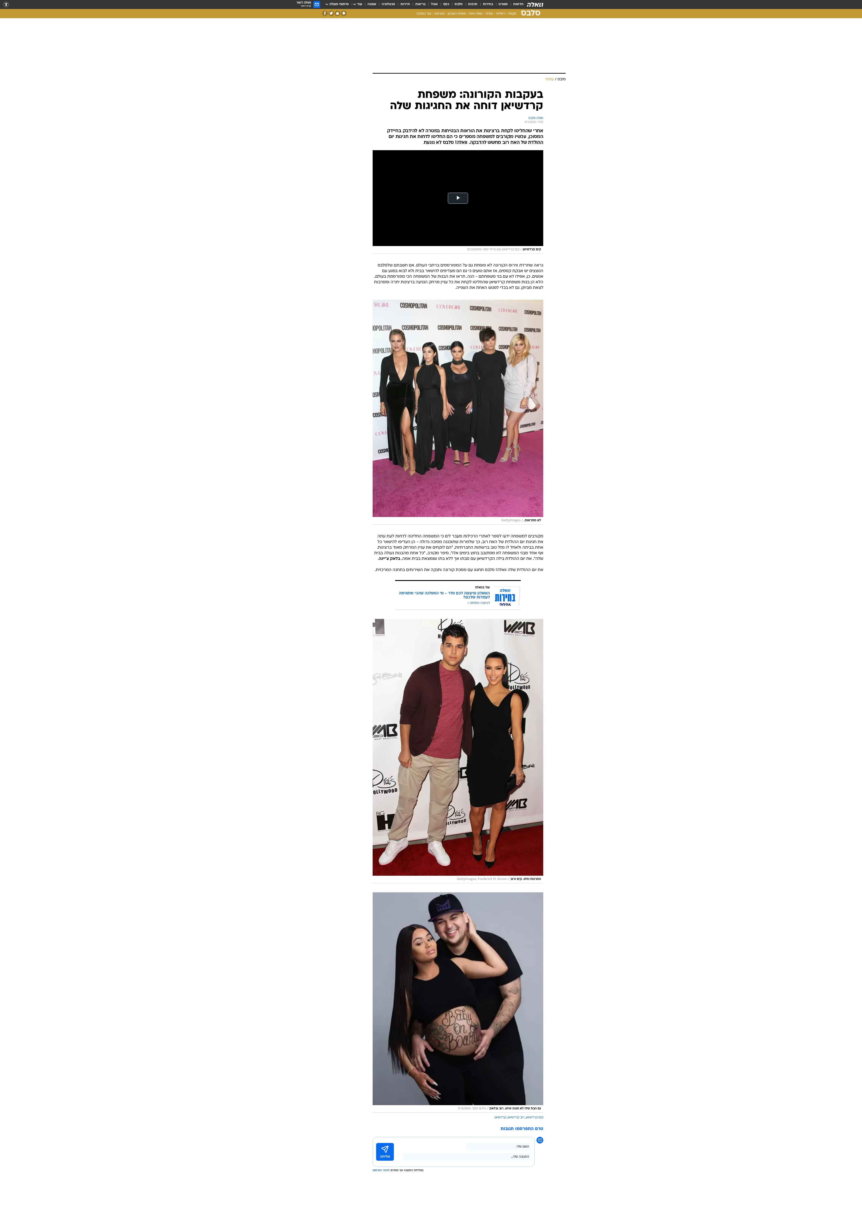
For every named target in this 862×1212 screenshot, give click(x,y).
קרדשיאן (500, 1117)
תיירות (405, 4)
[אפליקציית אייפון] (337, 13)
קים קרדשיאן (534, 1117)
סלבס (459, 4)
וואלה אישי (476, 13)
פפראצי (439, 13)
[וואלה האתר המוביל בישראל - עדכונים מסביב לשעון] (535, 4)
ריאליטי (500, 13)
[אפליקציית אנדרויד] (344, 13)
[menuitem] (515, 4)
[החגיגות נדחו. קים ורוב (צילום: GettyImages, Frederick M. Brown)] (458, 751)
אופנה (371, 4)
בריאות (420, 4)
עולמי (489, 13)
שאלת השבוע (457, 13)
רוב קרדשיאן (516, 1117)
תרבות (472, 4)
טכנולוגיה (388, 4)
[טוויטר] (331, 13)
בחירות (488, 4)
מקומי (512, 13)
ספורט (503, 4)
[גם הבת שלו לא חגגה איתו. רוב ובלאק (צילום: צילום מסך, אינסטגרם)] (458, 1002)
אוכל (434, 4)
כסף (446, 4)
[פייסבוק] (325, 13)
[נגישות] (6, 4)
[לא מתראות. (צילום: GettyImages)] (458, 412)
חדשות (518, 4)
